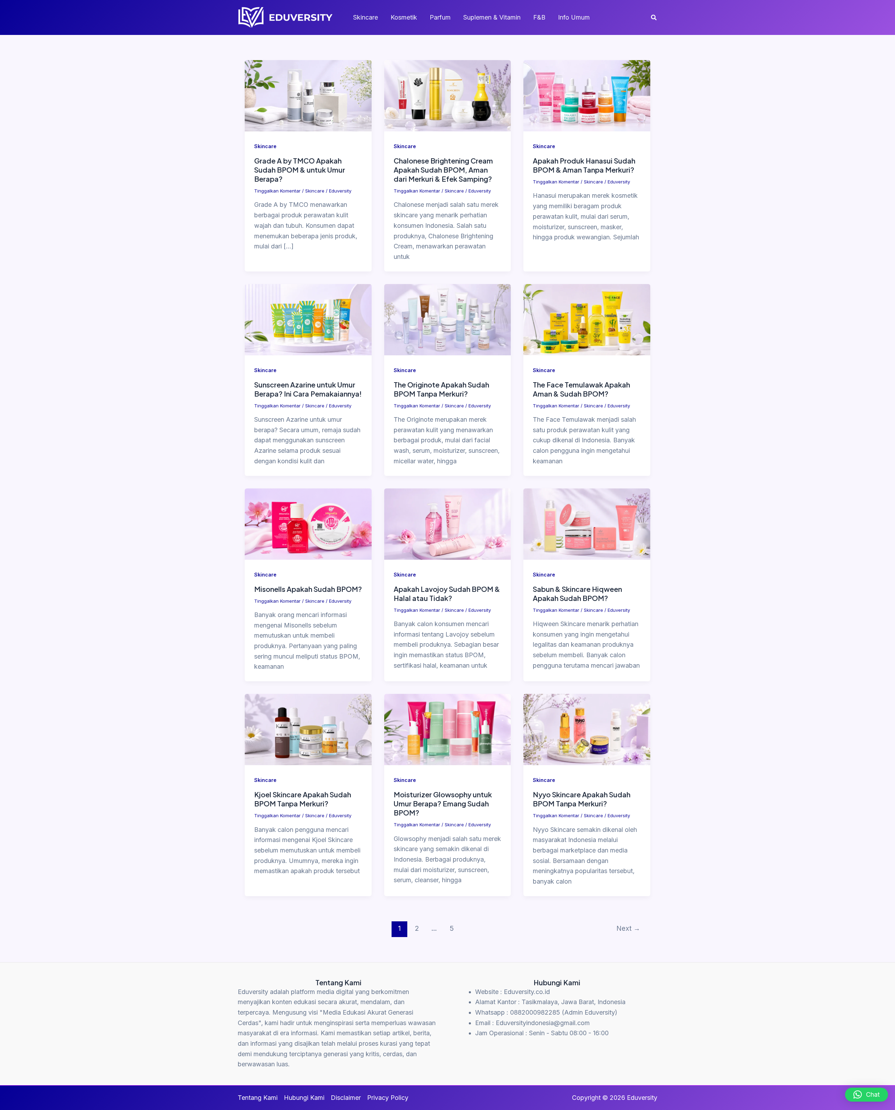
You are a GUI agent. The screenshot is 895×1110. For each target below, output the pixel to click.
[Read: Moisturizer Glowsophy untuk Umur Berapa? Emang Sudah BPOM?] (447, 729)
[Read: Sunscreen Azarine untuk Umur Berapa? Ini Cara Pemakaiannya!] (308, 319)
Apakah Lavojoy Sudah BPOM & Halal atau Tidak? (447, 593)
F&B (539, 17)
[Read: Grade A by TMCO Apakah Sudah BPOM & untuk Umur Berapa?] (308, 95)
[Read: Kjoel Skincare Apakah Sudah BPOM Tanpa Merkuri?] (308, 729)
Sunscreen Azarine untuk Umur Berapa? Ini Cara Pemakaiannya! (308, 389)
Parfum (440, 17)
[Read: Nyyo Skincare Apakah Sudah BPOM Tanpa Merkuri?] (586, 729)
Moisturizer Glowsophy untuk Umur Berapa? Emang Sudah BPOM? (443, 803)
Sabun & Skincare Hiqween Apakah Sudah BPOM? (577, 593)
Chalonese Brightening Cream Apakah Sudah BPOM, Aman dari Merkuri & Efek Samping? (443, 169)
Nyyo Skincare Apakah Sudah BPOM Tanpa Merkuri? (581, 799)
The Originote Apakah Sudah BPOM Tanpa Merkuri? (441, 389)
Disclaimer (346, 1097)
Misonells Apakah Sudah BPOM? (308, 589)
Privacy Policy (387, 1097)
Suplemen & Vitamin (492, 17)
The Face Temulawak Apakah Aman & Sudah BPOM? (581, 389)
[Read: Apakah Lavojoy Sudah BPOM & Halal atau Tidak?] (447, 523)
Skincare (365, 17)
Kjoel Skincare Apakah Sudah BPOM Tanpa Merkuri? (302, 799)
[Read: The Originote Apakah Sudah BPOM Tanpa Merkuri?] (447, 319)
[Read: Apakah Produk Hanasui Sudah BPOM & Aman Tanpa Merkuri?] (586, 95)
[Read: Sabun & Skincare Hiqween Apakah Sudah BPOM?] (586, 523)
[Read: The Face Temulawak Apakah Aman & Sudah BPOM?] (586, 319)
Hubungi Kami (304, 1097)
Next (628, 928)
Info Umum (574, 17)
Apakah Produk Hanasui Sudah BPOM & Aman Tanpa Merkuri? (584, 165)
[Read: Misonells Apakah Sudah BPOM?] (308, 523)
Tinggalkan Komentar (277, 191)
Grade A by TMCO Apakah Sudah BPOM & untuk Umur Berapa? (299, 169)
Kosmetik (404, 17)
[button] (654, 17)
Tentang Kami (258, 1097)
